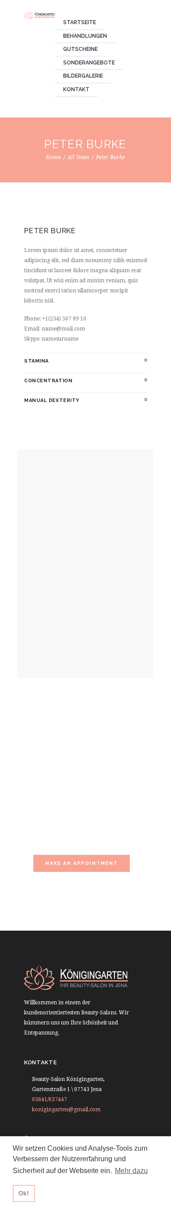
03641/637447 (49, 1099)
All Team (78, 157)
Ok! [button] (23, 1193)
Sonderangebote (89, 63)
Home (53, 157)
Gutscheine (80, 49)
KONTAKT (76, 89)
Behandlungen (85, 36)
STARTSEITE (79, 22)
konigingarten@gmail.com (66, 1109)
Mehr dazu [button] (131, 1170)
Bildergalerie (83, 76)
